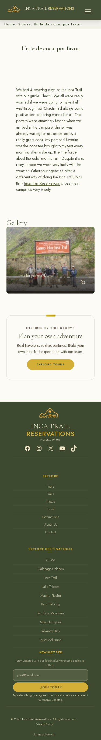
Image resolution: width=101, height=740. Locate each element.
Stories (24, 24)
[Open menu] (88, 10)
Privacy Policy (44, 724)
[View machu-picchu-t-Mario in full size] (83, 282)
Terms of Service (44, 734)
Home (9, 24)
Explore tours (51, 364)
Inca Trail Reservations (42, 183)
